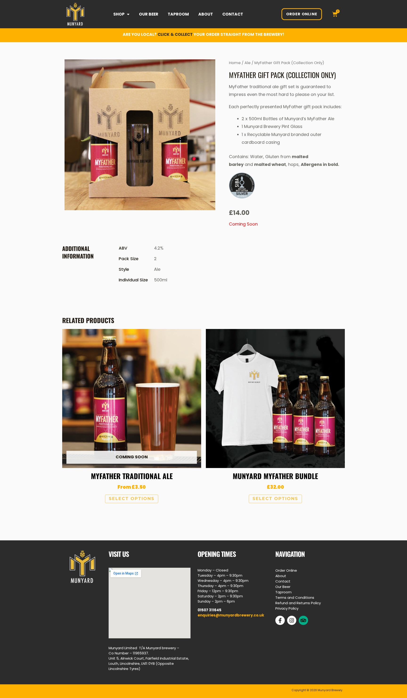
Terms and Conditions (294, 597)
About (205, 14)
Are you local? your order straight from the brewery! (203, 34)
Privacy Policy (286, 608)
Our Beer (148, 14)
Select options (132, 498)
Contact (232, 14)
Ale (247, 63)
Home (235, 63)
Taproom (178, 14)
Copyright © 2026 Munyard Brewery (317, 690)
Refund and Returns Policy (298, 602)
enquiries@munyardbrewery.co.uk (231, 615)
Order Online (286, 570)
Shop (119, 14)
